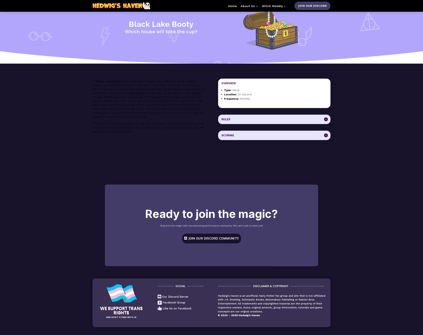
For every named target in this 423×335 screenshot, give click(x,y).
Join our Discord (312, 5)
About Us (248, 6)
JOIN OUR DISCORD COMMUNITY (213, 238)
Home (232, 6)
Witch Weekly (272, 6)
